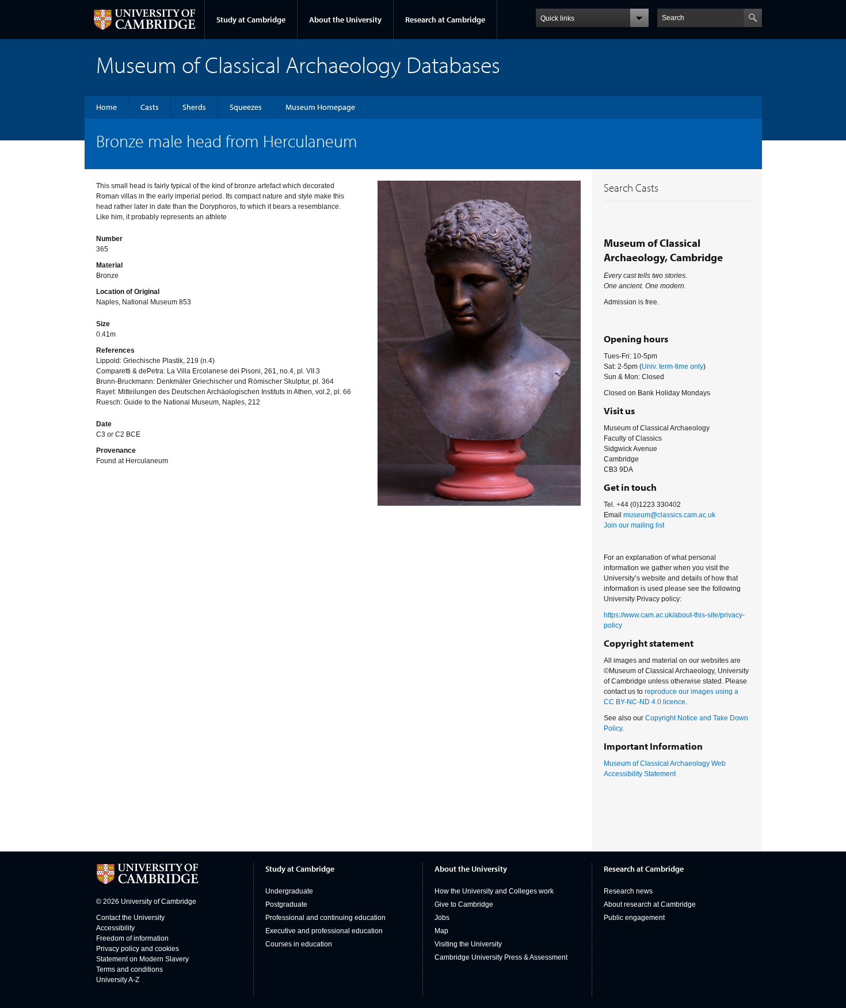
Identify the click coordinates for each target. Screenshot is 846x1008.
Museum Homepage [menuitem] (320, 107)
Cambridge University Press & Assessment (501, 957)
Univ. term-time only (672, 366)
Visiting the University (468, 944)
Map (441, 931)
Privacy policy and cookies (137, 949)
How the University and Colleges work (494, 891)
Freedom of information (132, 938)
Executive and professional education (324, 931)
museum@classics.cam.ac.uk (669, 515)
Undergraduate (289, 891)
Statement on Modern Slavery (142, 959)
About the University (345, 19)
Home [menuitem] (106, 107)
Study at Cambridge (250, 19)
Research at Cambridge (445, 19)
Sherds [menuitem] (194, 107)
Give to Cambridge (464, 904)
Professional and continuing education (325, 918)
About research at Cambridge (650, 904)
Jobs (442, 918)
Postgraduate (286, 904)
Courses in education (298, 944)
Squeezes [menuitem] (246, 107)
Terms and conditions (129, 969)
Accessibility (115, 928)
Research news (628, 891)
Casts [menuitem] (149, 107)
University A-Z (117, 980)
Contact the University (130, 918)
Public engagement (634, 918)
